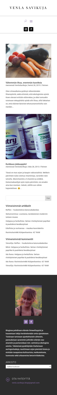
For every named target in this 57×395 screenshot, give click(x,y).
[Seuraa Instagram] (26, 29)
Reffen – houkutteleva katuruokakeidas (22, 210)
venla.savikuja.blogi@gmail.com (26, 383)
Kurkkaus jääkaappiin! (16, 164)
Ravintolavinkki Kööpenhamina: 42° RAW (23, 232)
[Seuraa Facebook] (31, 29)
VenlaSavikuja (21, 85)
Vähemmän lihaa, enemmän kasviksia (24, 82)
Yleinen (45, 85)
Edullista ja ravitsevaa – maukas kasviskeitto (25, 228)
